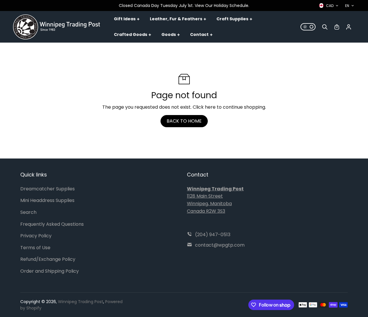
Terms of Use (35, 247)
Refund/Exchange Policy (47, 259)
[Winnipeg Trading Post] (56, 27)
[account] (348, 27)
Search (28, 212)
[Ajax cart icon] (336, 27)
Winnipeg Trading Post (80, 302)
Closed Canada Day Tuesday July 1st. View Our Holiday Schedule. (184, 5)
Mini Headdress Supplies (47, 200)
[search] (324, 27)
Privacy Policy (36, 235)
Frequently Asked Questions (52, 224)
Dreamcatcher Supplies (47, 188)
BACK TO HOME (184, 121)
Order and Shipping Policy (49, 271)
